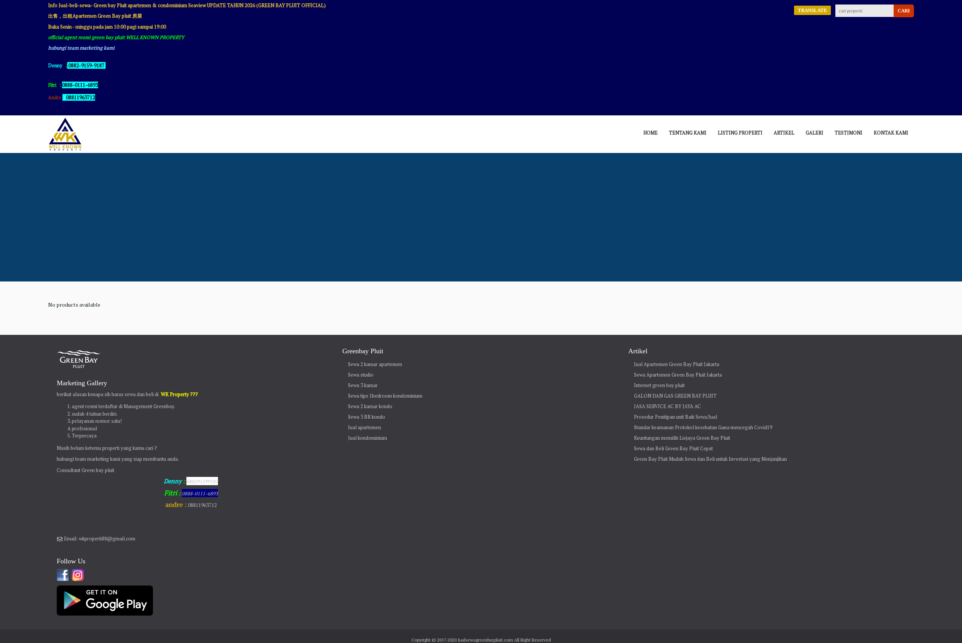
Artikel (784, 132)
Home (650, 132)
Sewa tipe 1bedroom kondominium (385, 395)
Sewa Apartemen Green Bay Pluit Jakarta (678, 374)
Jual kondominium (367, 437)
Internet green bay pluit (659, 385)
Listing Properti (740, 132)
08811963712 (80, 97)
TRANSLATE (812, 10)
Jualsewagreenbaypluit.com (485, 640)
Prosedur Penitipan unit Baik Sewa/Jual (675, 416)
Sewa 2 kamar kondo (370, 406)
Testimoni (848, 132)
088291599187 (202, 481)
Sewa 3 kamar (363, 385)
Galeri (814, 132)
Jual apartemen (364, 427)
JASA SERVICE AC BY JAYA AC (667, 406)
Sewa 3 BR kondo (366, 416)
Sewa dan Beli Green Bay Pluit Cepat (673, 448)
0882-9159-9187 (86, 65)
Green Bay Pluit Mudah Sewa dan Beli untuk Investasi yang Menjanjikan (710, 458)
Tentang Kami (687, 132)
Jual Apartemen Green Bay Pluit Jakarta (676, 364)
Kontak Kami (891, 132)
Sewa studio (361, 374)
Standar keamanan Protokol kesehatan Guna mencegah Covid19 (703, 427)
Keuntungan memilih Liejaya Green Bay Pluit (682, 437)
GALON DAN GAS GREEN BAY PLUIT (675, 395)
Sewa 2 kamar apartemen (375, 364)
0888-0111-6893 (200, 493)
